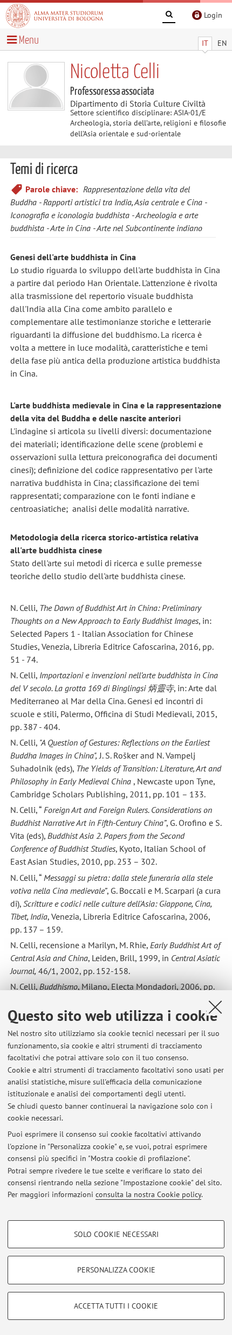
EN (222, 43)
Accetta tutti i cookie (116, 1306)
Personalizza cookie (116, 1270)
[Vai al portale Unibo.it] (54, 16)
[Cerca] (168, 16)
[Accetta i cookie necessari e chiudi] (215, 1007)
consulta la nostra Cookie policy (148, 1194)
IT (205, 43)
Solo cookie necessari (116, 1234)
